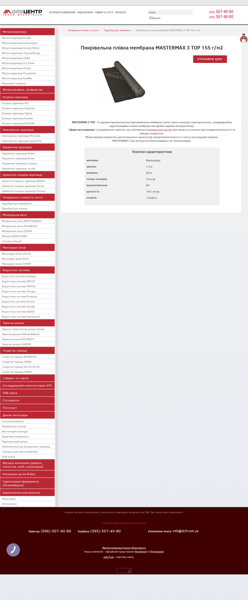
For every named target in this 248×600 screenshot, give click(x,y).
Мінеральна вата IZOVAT (17, 231)
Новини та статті (104, 12)
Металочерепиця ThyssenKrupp (21, 53)
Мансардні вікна (14, 247)
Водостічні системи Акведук (19, 276)
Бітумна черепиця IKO (15, 103)
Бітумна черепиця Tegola (17, 113)
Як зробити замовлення (62, 12)
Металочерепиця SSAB (16, 58)
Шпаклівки (8, 498)
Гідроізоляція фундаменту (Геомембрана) (21, 483)
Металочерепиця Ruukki (16, 38)
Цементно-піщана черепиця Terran (23, 186)
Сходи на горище (15, 350)
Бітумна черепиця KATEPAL (18, 123)
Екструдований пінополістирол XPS (27, 385)
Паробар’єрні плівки (14, 208)
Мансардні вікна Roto (15, 258)
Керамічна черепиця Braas (18, 158)
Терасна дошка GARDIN (16, 344)
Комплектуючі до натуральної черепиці (26, 446)
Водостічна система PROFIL (19, 286)
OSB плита (10, 393)
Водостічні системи (16, 270)
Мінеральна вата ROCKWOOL (20, 226)
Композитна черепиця (18, 130)
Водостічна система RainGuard (21, 316)
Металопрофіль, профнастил (23, 90)
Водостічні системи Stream (18, 301)
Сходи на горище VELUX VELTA (21, 366)
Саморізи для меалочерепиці (19, 451)
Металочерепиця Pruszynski (19, 73)
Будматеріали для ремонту (21, 492)
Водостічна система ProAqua (19, 296)
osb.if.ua (108, 557)
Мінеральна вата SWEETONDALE (22, 221)
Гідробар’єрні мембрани (17, 203)
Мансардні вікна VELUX (16, 253)
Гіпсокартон (11, 400)
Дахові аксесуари (15, 415)
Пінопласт (10, 408)
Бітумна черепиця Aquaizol (18, 108)
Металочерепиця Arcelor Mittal (20, 48)
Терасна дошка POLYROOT (18, 339)
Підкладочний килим (14, 441)
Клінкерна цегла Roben (19, 474)
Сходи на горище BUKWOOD (19, 356)
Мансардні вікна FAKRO (16, 263)
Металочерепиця (14, 32)
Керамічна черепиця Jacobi (18, 168)
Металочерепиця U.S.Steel (18, 63)
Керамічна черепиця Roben (18, 153)
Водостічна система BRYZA (18, 281)
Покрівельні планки (14, 426)
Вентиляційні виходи (14, 431)
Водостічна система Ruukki (18, 306)
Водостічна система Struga (18, 291)
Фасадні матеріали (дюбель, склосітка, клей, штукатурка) (23, 465)
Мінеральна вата (14, 215)
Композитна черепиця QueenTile (22, 141)
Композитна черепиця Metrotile (21, 136)
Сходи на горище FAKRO (17, 371)
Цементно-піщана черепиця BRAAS (23, 181)
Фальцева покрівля (14, 83)
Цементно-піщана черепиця (22, 175)
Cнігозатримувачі (13, 421)
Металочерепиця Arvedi (16, 68)
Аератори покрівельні (15, 436)
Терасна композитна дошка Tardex (23, 329)
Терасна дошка (13, 323)
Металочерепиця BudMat (17, 78)
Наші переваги (85, 12)
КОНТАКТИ (120, 12)
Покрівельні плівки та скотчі (23, 197)
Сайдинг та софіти (15, 378)
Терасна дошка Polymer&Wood (21, 334)
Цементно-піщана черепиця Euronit (23, 191)
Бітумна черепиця (15, 97)
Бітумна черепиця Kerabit (17, 118)
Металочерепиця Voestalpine (19, 43)
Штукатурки (9, 503)
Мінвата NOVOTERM (14, 236)
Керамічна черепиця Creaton (19, 163)
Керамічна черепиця (17, 147)
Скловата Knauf (11, 241)
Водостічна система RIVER (18, 311)
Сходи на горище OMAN (16, 361)
